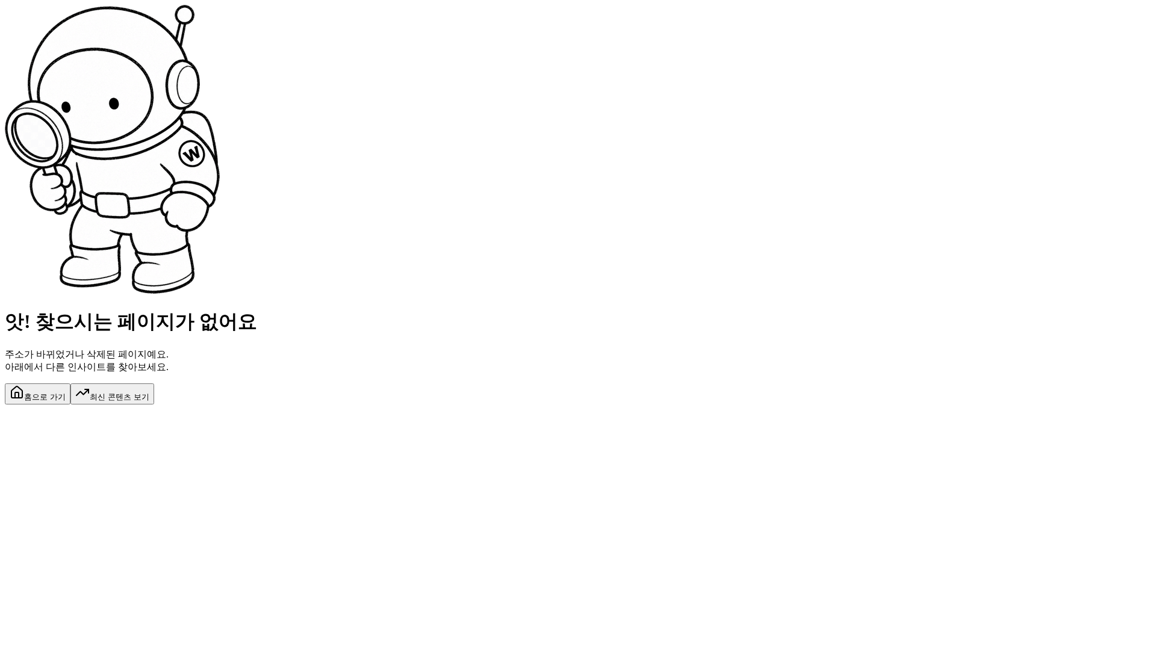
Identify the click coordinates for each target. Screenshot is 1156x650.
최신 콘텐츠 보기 (119, 396)
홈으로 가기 (45, 396)
